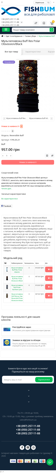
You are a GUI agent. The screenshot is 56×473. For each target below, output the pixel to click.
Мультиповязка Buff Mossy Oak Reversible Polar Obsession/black (17, 297)
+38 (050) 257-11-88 (10, 22)
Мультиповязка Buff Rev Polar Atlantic (17, 270)
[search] (51, 30)
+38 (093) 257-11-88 (10, 25)
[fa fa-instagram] (33, 447)
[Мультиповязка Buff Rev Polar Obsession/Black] (28, 86)
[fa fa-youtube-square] (27, 447)
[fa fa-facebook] (22, 447)
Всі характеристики (9, 198)
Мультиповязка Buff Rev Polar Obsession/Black (17, 278)
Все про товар (11, 51)
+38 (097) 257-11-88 (10, 19)
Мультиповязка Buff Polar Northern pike (17, 287)
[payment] (13, 461)
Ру (48, 2)
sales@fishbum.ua (28, 419)
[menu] (6, 30)
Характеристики (33, 51)
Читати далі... (6, 188)
